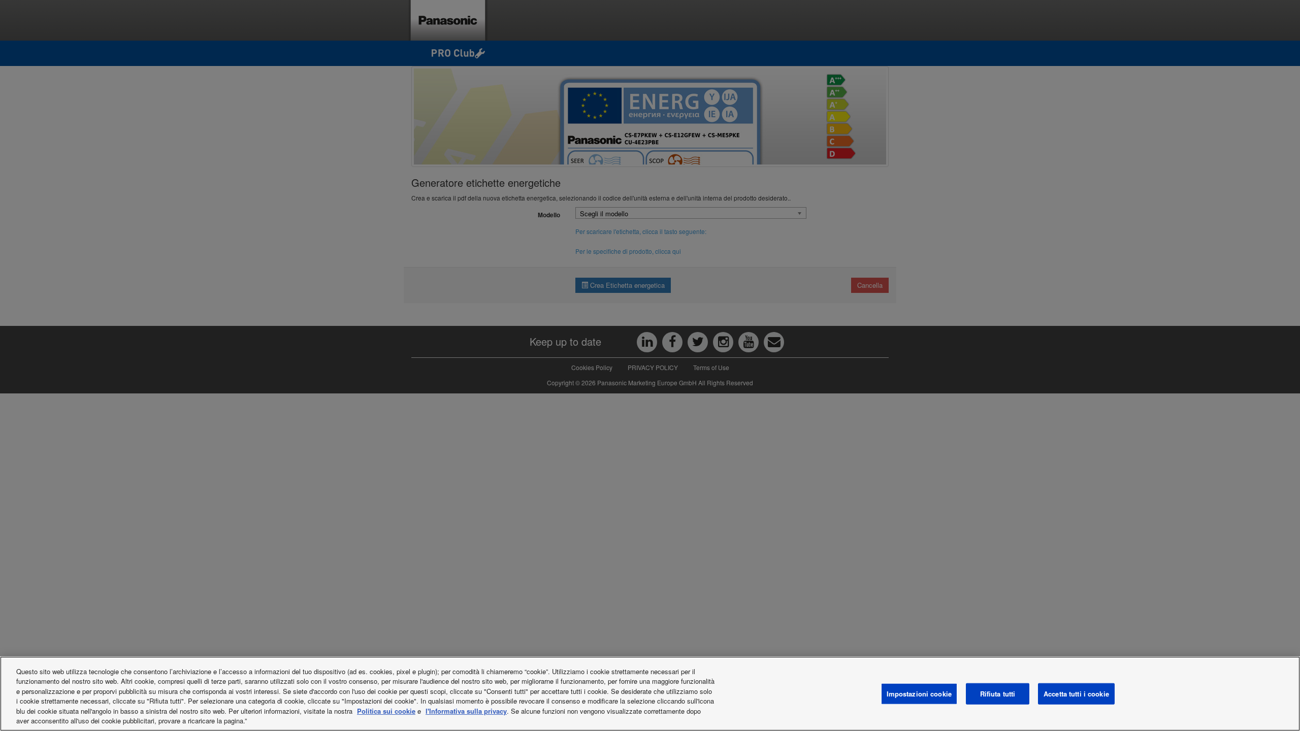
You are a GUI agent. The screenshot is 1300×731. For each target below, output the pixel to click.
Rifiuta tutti (998, 694)
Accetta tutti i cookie (1076, 694)
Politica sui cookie (386, 711)
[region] (650, 693)
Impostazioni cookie (919, 694)
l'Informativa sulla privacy (466, 711)
